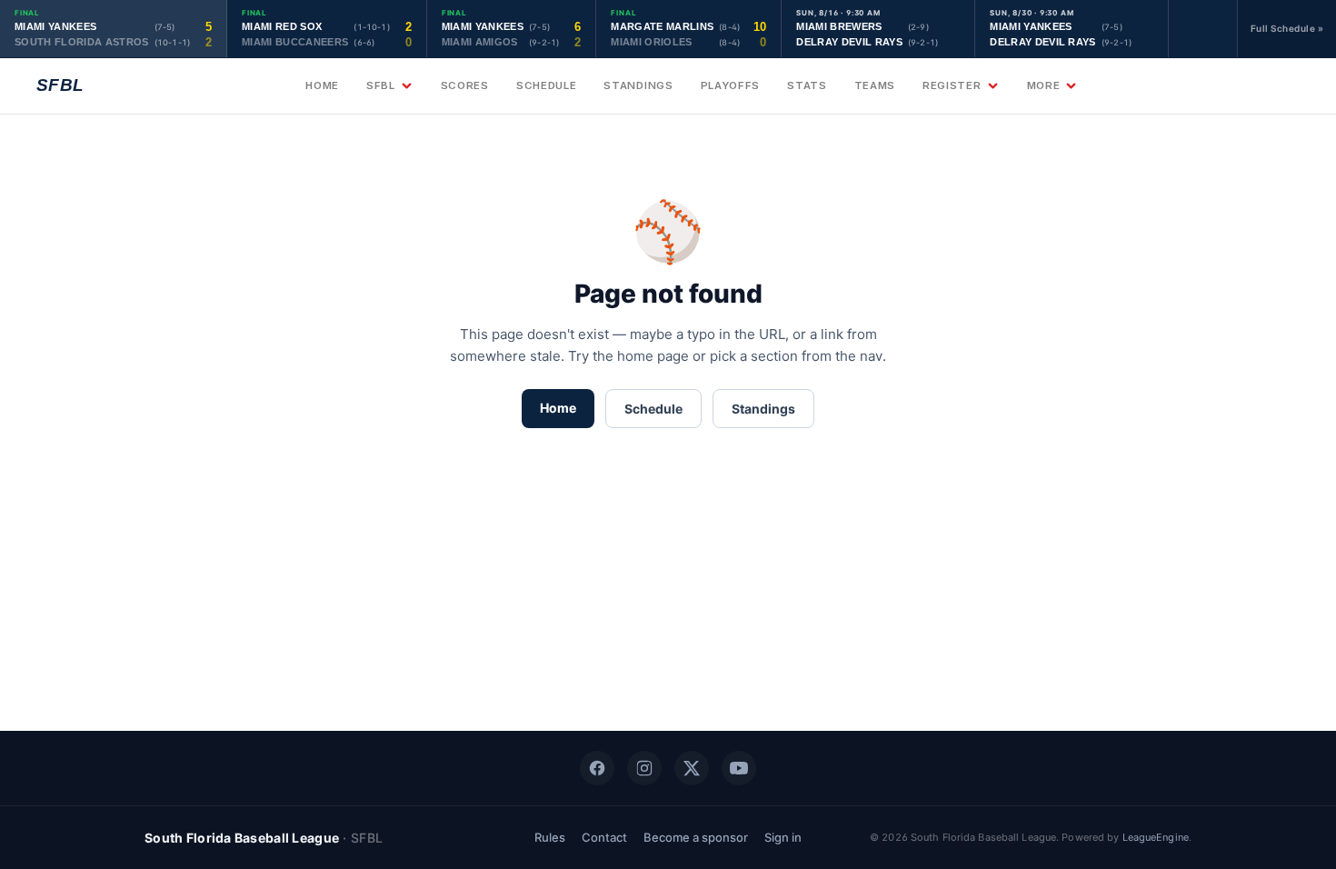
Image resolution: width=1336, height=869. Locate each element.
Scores (465, 85)
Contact (604, 837)
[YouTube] (739, 768)
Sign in (783, 837)
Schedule (546, 85)
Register (952, 85)
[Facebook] (597, 768)
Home (322, 85)
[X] (691, 768)
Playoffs (731, 85)
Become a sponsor (695, 837)
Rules (549, 837)
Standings (638, 85)
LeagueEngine (1155, 837)
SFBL (380, 85)
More (1044, 85)
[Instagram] (644, 768)
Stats (806, 85)
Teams (874, 85)
